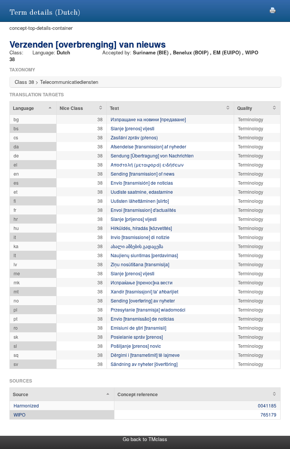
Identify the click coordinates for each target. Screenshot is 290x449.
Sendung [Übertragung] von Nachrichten (152, 155)
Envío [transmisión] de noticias (142, 182)
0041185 (267, 405)
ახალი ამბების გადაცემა (137, 246)
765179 (268, 414)
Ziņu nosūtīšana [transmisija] (140, 264)
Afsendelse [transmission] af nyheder (148, 146)
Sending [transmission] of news (142, 173)
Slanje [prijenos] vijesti (134, 219)
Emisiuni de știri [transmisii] (138, 327)
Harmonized (26, 405)
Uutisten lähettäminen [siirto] (140, 200)
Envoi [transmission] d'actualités (143, 210)
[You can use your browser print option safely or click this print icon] (273, 9)
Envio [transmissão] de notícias (142, 318)
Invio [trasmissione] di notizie (140, 237)
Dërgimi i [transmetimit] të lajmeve (145, 355)
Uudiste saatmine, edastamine (142, 191)
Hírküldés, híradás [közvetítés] (141, 228)
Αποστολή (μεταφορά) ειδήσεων (147, 164)
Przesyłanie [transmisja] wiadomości (148, 309)
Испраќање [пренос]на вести (142, 282)
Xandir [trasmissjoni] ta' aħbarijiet (144, 291)
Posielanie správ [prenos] (137, 336)
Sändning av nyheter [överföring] (144, 364)
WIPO (19, 414)
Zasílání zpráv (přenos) (134, 137)
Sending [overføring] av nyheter (143, 300)
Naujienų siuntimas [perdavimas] (144, 255)
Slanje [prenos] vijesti (132, 128)
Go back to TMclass (145, 439)
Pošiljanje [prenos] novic (136, 346)
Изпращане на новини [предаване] (148, 119)
